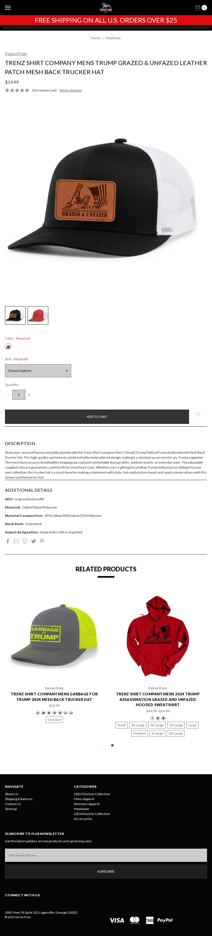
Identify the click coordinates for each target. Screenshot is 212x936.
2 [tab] (106, 745)
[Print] (25, 541)
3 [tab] (112, 745)
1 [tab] (100, 745)
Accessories (83, 819)
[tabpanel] (158, 664)
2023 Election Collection (92, 794)
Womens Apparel (87, 804)
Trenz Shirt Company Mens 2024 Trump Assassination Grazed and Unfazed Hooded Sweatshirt (158, 699)
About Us (11, 794)
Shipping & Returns (19, 799)
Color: (17, 338)
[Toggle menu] (7, 7)
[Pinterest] (42, 541)
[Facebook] (7, 541)
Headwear (81, 809)
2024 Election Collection (92, 814)
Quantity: (12, 385)
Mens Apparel (84, 799)
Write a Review (71, 90)
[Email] (16, 541)
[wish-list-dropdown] (198, 414)
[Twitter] (33, 541)
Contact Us (13, 804)
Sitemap (11, 809)
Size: (16, 359)
